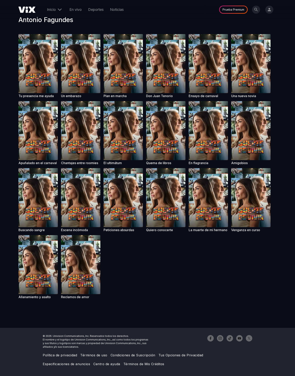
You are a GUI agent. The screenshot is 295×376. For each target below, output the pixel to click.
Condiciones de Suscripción (133, 355)
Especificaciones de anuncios (66, 364)
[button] (38, 63)
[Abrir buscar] (256, 10)
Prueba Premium (233, 9)
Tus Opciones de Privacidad (181, 355)
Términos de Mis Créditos (143, 364)
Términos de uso (93, 355)
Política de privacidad (60, 355)
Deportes (96, 9)
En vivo (75, 9)
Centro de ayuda (106, 364)
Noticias (117, 9)
